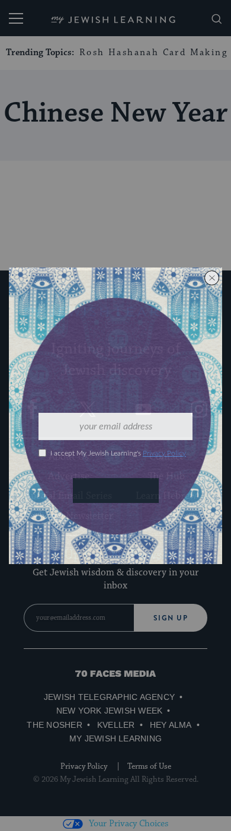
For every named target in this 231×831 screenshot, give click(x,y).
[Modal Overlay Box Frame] (115, 416)
